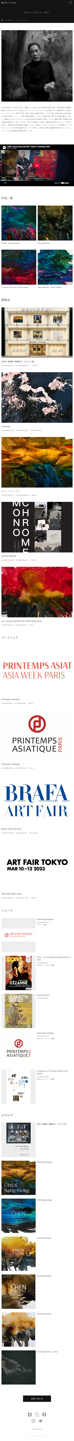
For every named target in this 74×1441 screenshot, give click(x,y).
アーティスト (9, 20)
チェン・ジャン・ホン (21, 20)
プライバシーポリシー (37, 1429)
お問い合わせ (37, 1398)
